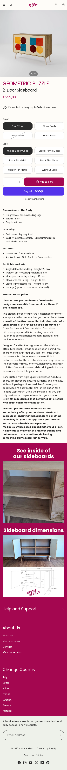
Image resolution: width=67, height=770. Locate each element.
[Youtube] (31, 763)
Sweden (7, 699)
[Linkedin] (42, 763)
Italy (5, 677)
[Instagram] (25, 763)
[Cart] (63, 5)
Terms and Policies (33, 755)
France (6, 694)
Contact (7, 646)
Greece (7, 705)
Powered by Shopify (46, 748)
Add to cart (46, 181)
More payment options (33, 199)
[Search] (10, 5)
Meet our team (11, 641)
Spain (6, 682)
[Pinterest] (48, 763)
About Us (8, 635)
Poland (6, 688)
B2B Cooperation (12, 652)
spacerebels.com (27, 748)
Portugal (7, 711)
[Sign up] (59, 735)
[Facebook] (19, 763)
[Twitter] (36, 763)
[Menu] (3, 5)
